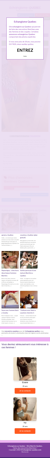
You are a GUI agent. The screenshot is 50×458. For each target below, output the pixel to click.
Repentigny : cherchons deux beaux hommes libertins (10, 273)
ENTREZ (25, 50)
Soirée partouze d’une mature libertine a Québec (28, 273)
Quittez (25, 56)
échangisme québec (32, 331)
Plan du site (25, 452)
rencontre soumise (12, 331)
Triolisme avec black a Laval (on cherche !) (28, 311)
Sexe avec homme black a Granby (10, 311)
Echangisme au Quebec (16, 446)
